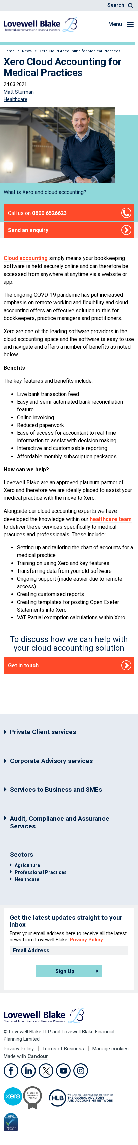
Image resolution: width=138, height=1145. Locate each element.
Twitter (46, 1070)
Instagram (80, 1070)
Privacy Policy (86, 940)
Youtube (63, 1070)
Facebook (11, 1070)
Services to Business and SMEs (56, 789)
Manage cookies (110, 1049)
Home (9, 51)
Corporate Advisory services (51, 761)
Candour (37, 1056)
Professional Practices (41, 872)
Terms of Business (63, 1049)
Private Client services (43, 732)
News (27, 51)
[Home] (40, 24)
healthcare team (111, 519)
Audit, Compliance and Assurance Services (59, 822)
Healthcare (15, 99)
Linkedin (28, 1070)
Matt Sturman (19, 92)
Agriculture (27, 865)
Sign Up (64, 971)
